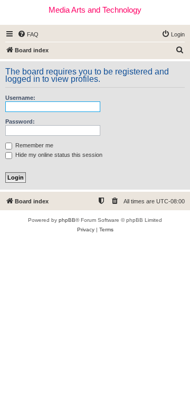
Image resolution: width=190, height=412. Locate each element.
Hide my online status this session (58, 155)
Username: (20, 98)
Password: (20, 121)
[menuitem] (28, 34)
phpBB (67, 220)
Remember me (33, 145)
